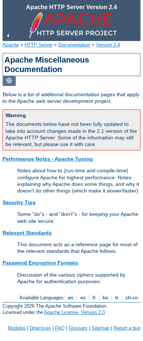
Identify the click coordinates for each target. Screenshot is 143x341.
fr (94, 297)
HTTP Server (38, 45)
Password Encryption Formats (40, 263)
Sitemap (100, 328)
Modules (17, 328)
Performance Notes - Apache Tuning (48, 159)
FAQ (60, 328)
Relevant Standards (27, 233)
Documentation (74, 45)
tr (117, 297)
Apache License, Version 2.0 (74, 312)
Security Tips (19, 202)
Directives (40, 328)
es (83, 297)
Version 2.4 (108, 45)
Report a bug (126, 328)
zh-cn (131, 297)
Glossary (78, 328)
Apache (11, 45)
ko (105, 297)
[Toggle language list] (9, 81)
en (70, 297)
